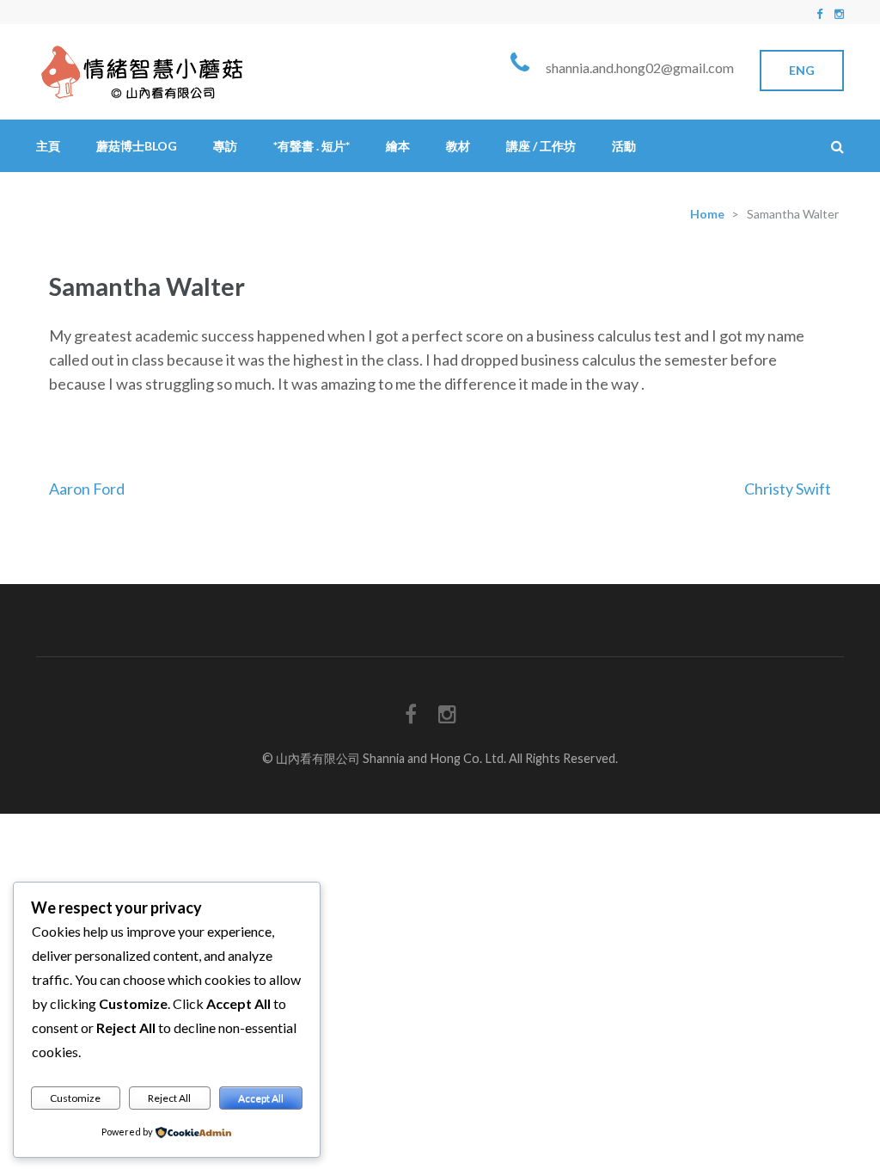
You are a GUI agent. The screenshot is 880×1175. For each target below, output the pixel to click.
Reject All (169, 1098)
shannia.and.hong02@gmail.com (640, 67)
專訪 (225, 145)
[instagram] (839, 14)
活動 (624, 145)
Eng (802, 70)
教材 (458, 145)
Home (707, 213)
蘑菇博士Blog (136, 145)
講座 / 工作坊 (541, 145)
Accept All (261, 1098)
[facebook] (819, 14)
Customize (75, 1098)
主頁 (48, 145)
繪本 (398, 145)
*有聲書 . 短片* (311, 145)
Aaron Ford (87, 488)
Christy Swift (787, 488)
